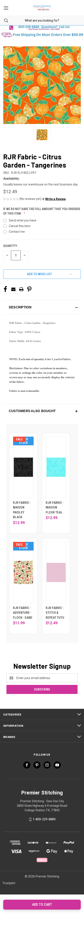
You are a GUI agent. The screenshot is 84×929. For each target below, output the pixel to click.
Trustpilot (8, 883)
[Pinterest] (29, 289)
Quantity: (10, 246)
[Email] (13, 289)
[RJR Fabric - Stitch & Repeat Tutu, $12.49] (56, 572)
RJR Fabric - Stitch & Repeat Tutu (55, 613)
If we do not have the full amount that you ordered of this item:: (41, 211)
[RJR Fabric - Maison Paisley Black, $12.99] (23, 467)
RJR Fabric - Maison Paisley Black (22, 510)
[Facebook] (5, 289)
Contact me (17, 231)
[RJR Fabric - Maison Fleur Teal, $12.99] (56, 467)
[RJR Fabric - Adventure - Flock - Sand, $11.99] (23, 572)
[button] (42, 27)
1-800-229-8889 (44, 819)
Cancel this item (20, 226)
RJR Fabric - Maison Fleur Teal (55, 507)
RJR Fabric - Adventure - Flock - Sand (22, 613)
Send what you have (22, 220)
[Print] (21, 289)
